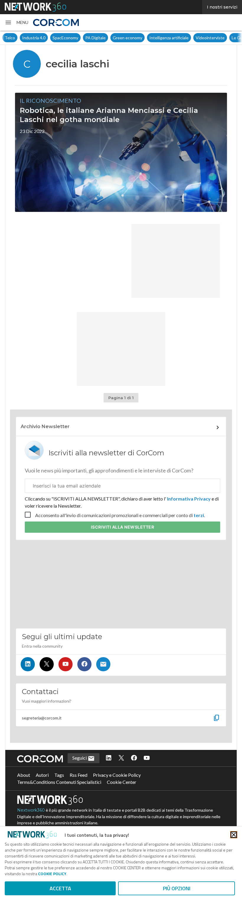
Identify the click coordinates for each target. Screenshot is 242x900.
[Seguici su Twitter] (47, 664)
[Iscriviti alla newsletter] (103, 664)
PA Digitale (78, 37)
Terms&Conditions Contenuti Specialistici (59, 782)
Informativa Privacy (189, 498)
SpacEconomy (48, 37)
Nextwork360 (31, 810)
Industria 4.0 (16, 37)
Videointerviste (192, 37)
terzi (199, 515)
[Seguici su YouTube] (65, 664)
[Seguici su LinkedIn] (28, 664)
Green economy (110, 37)
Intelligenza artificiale (151, 37)
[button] (16, 22)
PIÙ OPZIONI (176, 888)
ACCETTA (60, 888)
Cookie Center (121, 782)
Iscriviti (122, 526)
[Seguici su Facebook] (84, 664)
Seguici (80, 758)
